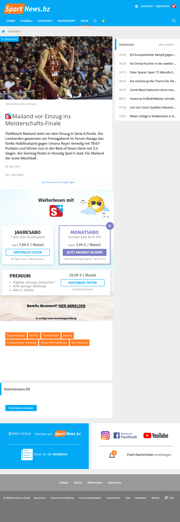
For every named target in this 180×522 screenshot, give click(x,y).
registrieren (162, 6)
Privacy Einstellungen (90, 498)
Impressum (40, 498)
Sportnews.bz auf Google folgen (58, 182)
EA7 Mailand (80, 343)
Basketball (14, 31)
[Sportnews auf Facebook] (126, 435)
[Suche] (174, 21)
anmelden (147, 6)
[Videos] (95, 21)
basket (67, 335)
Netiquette (140, 498)
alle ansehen (167, 44)
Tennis (10, 20)
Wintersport (67, 20)
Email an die (50, 454)
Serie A (34, 335)
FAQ (172, 498)
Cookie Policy (113, 498)
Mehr (84, 20)
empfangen (142, 454)
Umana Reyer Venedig (21, 343)
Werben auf (43, 434)
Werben (155, 498)
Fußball (26, 20)
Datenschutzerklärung (62, 498)
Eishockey (45, 20)
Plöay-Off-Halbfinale (54, 343)
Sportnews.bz (16, 335)
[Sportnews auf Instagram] (106, 435)
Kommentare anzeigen (21, 408)
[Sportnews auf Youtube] (156, 435)
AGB (127, 498)
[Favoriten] (103, 21)
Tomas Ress (51, 335)
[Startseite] (4, 31)
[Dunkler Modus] (137, 6)
